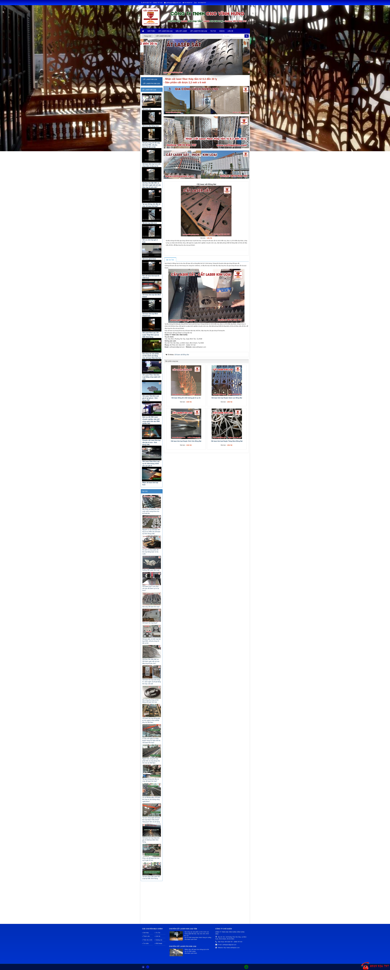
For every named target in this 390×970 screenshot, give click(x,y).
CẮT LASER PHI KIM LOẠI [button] (198, 31)
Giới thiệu (146, 933)
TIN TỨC (145, 491)
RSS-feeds (159, 943)
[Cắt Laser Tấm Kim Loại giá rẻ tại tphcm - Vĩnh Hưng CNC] (151, 387)
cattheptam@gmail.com (173, 3)
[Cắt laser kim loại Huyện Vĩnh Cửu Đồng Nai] (186, 424)
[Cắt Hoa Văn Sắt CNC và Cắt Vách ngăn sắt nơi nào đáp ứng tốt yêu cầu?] (151, 174)
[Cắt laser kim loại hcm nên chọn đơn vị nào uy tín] (151, 155)
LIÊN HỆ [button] (230, 31)
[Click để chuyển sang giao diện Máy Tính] (147, 966)
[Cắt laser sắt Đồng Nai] (206, 211)
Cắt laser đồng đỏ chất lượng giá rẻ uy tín (186, 398)
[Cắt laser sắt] (151, 100)
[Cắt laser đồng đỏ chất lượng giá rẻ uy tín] (186, 380)
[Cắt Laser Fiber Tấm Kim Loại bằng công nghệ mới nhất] (151, 366)
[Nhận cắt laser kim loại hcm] (151, 474)
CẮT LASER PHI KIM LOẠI (151, 83)
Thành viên (146, 936)
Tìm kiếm (146, 943)
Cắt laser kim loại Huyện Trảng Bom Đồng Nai (227, 441)
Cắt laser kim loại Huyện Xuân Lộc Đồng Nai (226, 398)
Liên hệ (158, 936)
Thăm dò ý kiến (147, 940)
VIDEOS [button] (221, 31)
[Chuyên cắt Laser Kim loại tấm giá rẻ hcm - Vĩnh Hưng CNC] (151, 431)
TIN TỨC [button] (213, 31)
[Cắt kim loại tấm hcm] (151, 214)
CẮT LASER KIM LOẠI (149, 90)
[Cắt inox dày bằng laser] (151, 117)
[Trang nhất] (143, 31)
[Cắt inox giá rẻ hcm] (151, 250)
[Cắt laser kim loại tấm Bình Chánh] (151, 286)
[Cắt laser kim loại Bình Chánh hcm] (151, 305)
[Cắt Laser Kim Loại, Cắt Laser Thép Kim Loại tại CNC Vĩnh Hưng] (151, 324)
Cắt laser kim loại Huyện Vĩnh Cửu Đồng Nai (186, 441)
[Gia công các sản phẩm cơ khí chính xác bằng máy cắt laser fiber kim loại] (151, 345)
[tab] (170, 260)
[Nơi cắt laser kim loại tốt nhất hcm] (151, 267)
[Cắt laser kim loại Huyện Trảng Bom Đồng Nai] (226, 424)
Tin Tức (158, 933)
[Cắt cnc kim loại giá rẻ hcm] (151, 231)
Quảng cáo (159, 940)
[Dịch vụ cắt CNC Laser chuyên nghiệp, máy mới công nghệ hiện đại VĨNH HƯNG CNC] (151, 408)
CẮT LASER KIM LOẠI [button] (165, 31)
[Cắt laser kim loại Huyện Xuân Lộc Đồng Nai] (226, 380)
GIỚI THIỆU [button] (151, 31)
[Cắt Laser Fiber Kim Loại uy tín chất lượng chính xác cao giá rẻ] (151, 453)
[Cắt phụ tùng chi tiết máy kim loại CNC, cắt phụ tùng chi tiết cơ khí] (151, 134)
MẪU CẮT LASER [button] (181, 31)
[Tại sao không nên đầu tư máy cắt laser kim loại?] (151, 195)
